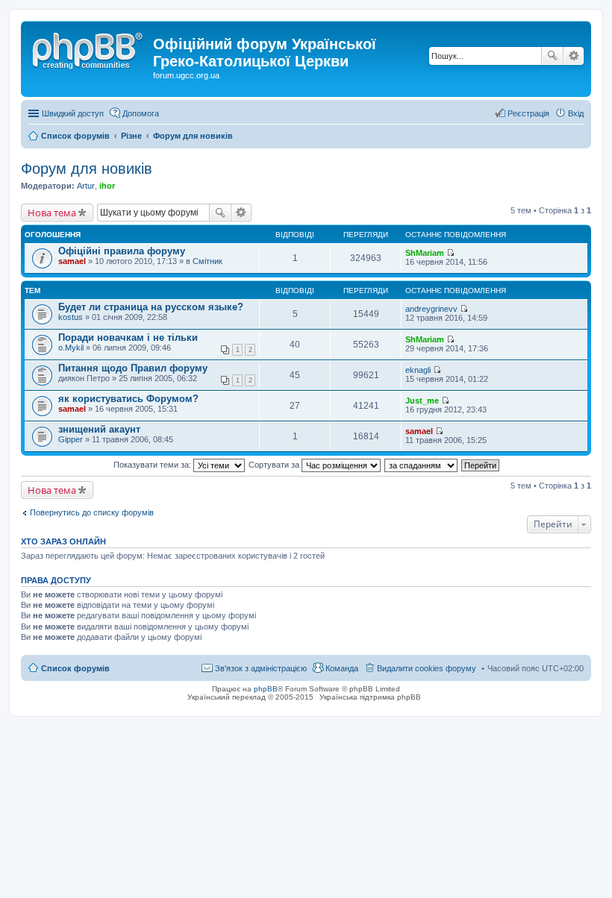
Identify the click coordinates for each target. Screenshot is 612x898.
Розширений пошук (573, 56)
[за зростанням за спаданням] (421, 464)
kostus (70, 317)
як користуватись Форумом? (128, 398)
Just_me (422, 400)
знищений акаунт (99, 429)
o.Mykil (71, 347)
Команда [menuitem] (341, 668)
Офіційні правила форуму (121, 251)
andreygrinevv (431, 308)
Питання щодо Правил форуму (132, 368)
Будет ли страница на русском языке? (150, 307)
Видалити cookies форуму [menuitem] (426, 668)
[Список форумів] (89, 48)
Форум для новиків (86, 168)
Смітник (207, 261)
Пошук (552, 56)
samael (72, 261)
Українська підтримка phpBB (370, 697)
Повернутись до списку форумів (92, 512)
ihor (107, 185)
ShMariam (424, 252)
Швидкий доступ (73, 113)
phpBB (266, 689)
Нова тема (52, 212)
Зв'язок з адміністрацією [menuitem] (261, 668)
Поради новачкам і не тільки (128, 337)
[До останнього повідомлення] (450, 252)
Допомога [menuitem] (140, 113)
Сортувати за (275, 464)
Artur (86, 185)
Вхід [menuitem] (576, 113)
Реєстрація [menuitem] (528, 113)
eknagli (418, 369)
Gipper (70, 439)
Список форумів (75, 668)
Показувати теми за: (153, 464)
